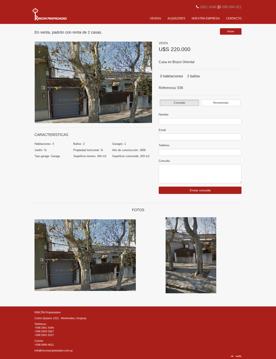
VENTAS (155, 18)
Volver (230, 31)
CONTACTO (234, 18)
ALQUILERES (176, 18)
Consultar (179, 102)
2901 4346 (208, 7)
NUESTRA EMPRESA (206, 18)
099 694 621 (232, 7)
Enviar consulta (200, 190)
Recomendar (221, 102)
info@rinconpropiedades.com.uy (53, 350)
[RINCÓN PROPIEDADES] (64, 14)
